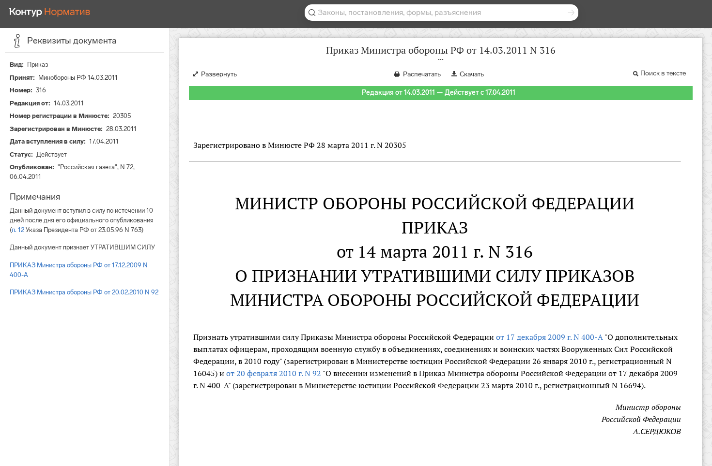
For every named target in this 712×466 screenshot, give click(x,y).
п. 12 (18, 229)
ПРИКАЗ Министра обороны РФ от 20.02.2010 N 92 (84, 292)
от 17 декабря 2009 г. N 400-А (549, 337)
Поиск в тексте (663, 73)
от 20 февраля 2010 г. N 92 (273, 373)
